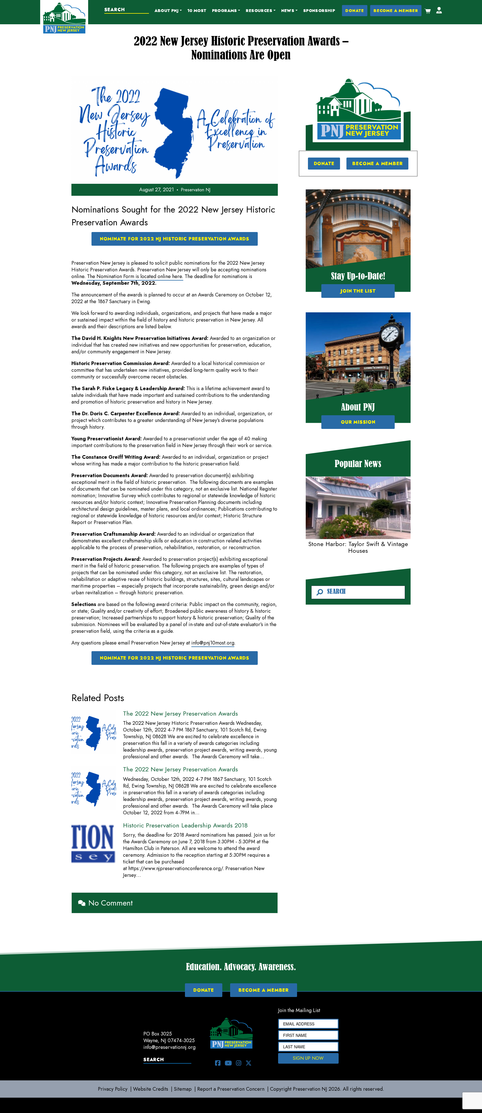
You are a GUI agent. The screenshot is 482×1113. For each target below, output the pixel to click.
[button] (168, 11)
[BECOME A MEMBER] (358, 109)
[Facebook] (218, 1063)
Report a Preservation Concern (230, 1089)
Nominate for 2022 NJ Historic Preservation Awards (174, 239)
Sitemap (183, 1089)
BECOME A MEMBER (395, 10)
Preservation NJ (195, 190)
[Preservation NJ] (64, 17)
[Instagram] (239, 1063)
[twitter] (248, 1063)
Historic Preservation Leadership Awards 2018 (185, 825)
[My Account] (439, 10)
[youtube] (228, 1063)
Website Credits (150, 1089)
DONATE (354, 10)
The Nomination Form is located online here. (135, 276)
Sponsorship (319, 10)
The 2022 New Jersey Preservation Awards (180, 713)
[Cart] (427, 10)
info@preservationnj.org (169, 1047)
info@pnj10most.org (212, 642)
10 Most (196, 10)
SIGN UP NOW (308, 1058)
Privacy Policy (112, 1089)
